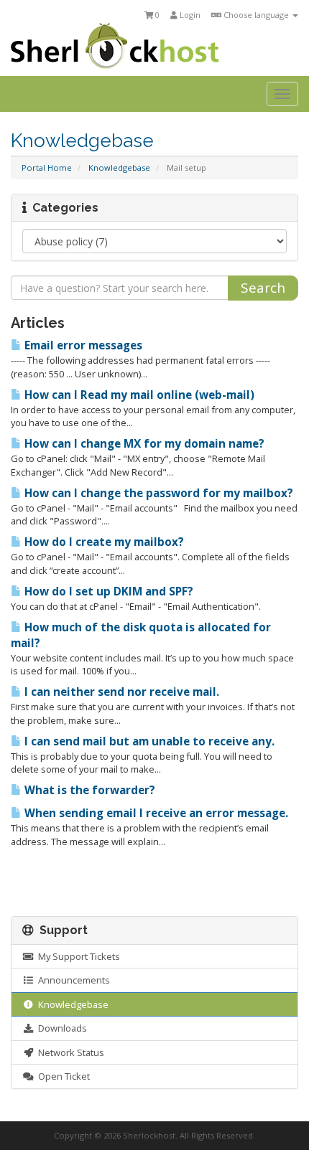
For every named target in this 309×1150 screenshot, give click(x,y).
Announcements (72, 980)
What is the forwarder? (88, 790)
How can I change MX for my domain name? (143, 443)
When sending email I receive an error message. (155, 813)
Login (188, 14)
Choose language (256, 14)
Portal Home (47, 167)
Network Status (69, 1052)
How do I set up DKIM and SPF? (107, 591)
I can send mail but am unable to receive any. (148, 741)
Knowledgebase (119, 167)
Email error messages (82, 345)
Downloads (60, 1028)
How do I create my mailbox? (103, 542)
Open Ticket (62, 1076)
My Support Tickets (77, 956)
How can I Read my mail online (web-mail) (138, 394)
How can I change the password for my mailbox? (157, 493)
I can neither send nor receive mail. (120, 691)
